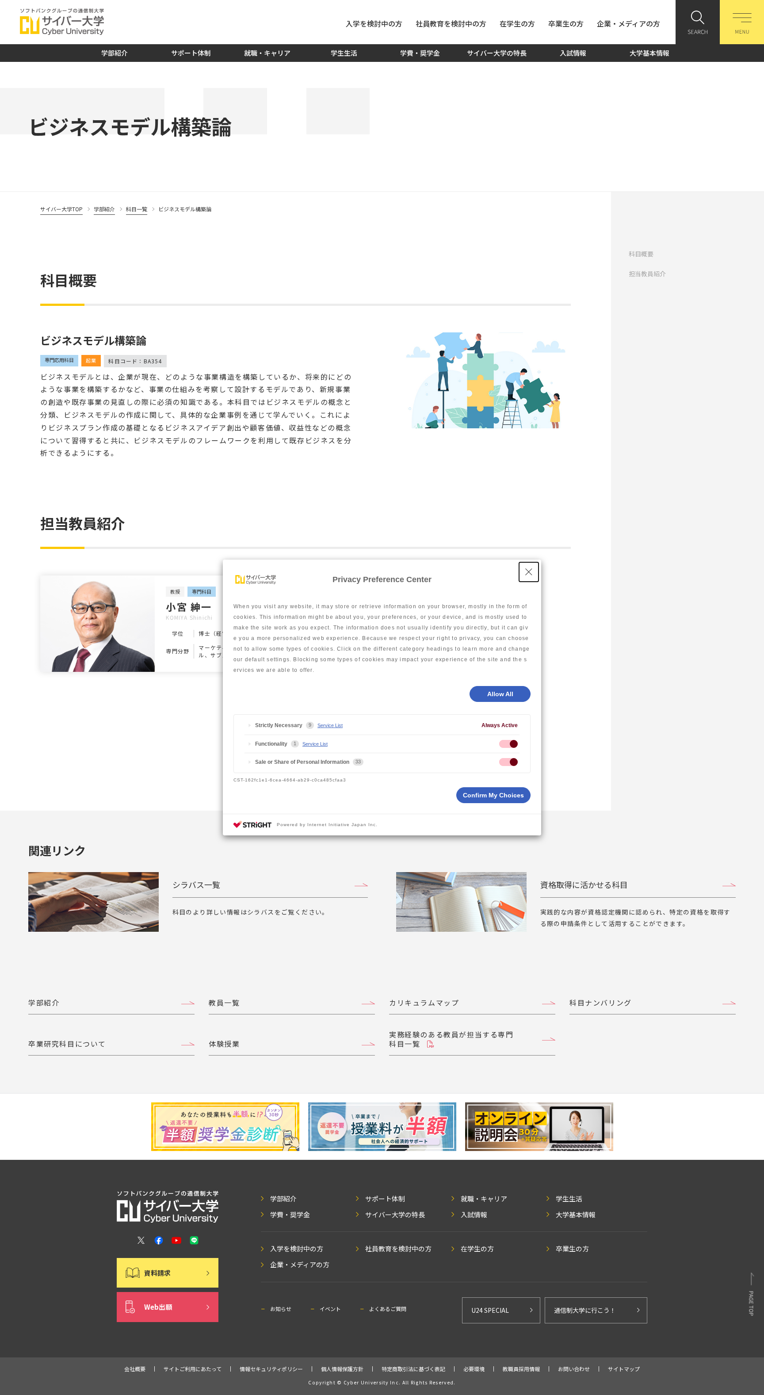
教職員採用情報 (521, 1368)
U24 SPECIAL (490, 1310)
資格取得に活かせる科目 (584, 884)
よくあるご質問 (387, 1308)
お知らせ (280, 1308)
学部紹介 (114, 52)
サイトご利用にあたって (193, 1368)
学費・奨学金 (420, 52)
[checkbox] (508, 744)
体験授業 (224, 1043)
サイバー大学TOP (61, 209)
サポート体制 (191, 52)
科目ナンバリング (600, 1002)
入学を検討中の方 (374, 23)
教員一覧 (224, 1002)
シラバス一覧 (196, 884)
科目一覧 (136, 209)
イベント (330, 1308)
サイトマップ (624, 1368)
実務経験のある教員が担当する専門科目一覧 (451, 1039)
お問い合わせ (574, 1368)
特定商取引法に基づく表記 (413, 1368)
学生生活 (344, 52)
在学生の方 (517, 23)
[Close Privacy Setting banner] (529, 572)
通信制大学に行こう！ (585, 1310)
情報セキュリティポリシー (271, 1368)
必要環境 (474, 1368)
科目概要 (641, 253)
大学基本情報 (649, 52)
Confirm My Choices (493, 795)
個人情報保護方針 (342, 1368)
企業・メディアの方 (628, 23)
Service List (330, 725)
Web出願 (158, 1306)
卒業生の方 (566, 23)
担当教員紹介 (647, 273)
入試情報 (573, 52)
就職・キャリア (267, 52)
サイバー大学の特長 (497, 52)
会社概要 (134, 1368)
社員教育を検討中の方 (451, 23)
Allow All (500, 694)
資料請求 (157, 1272)
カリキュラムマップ (424, 1002)
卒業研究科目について (67, 1043)
